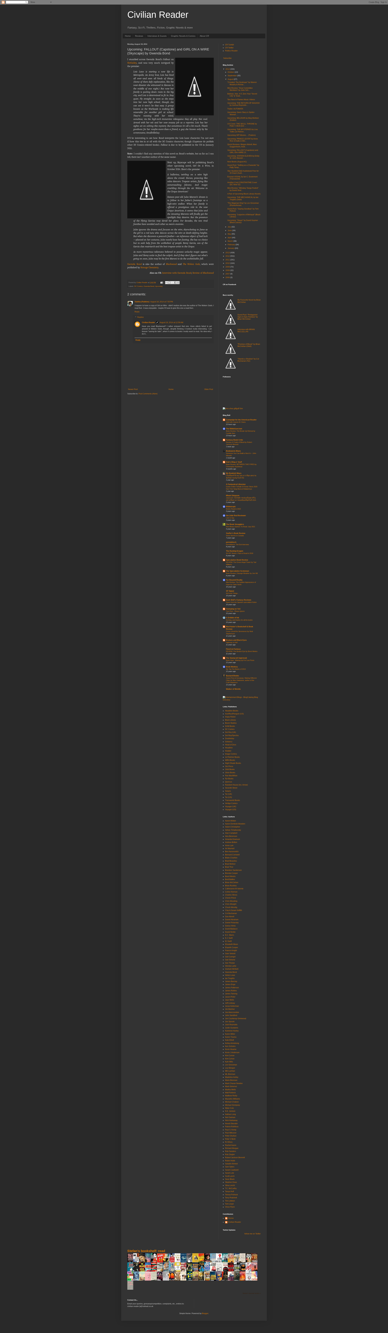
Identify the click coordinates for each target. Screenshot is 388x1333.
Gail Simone (230, 960)
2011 (228, 260)
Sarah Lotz (229, 1173)
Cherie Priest (230, 898)
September (232, 76)
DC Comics (138, 286)
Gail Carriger (230, 957)
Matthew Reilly (231, 1096)
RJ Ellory (228, 1142)
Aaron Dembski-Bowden (235, 824)
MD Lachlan (230, 1071)
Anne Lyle (229, 845)
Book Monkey (232, 667)
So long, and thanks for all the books (239, 620)
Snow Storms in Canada (235, 535)
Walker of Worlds (233, 689)
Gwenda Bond (134, 264)
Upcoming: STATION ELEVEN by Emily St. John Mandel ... (243, 157)
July (229, 227)
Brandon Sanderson (233, 870)
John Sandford (231, 1015)
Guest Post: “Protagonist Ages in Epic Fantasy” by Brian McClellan (247, 317)
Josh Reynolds (231, 1025)
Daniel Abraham (231, 920)
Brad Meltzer (230, 864)
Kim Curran (229, 1055)
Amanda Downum (232, 839)
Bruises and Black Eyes (236, 640)
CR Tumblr (229, 45)
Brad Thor (229, 867)
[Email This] (166, 282)
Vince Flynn (230, 1207)
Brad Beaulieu (231, 861)
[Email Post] (162, 282)
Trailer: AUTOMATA (235, 109)
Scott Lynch (230, 1176)
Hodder (228, 751)
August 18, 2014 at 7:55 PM (161, 302)
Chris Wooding (231, 901)
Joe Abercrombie (232, 1012)
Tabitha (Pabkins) (142, 302)
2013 (228, 253)
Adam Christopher (232, 827)
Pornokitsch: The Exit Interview (237, 544)
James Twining (231, 994)
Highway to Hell (231, 642)
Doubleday (229, 738)
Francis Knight (231, 950)
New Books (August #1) (237, 162)
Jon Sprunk (229, 1022)
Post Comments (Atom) (148, 394)
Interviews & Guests (157, 36)
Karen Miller (230, 1034)
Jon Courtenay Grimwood (235, 1018)
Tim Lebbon (230, 1201)
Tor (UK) (228, 794)
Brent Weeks (230, 876)
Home (128, 36)
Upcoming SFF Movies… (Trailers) (241, 135)
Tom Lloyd (229, 1204)
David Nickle (230, 932)
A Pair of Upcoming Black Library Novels (244, 194)
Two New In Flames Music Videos (241, 100)
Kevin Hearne (230, 1049)
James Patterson (232, 988)
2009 (228, 267)
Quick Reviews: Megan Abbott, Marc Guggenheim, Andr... (242, 145)
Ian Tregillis (230, 978)
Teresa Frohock (231, 1195)
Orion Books (230, 773)
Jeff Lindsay (230, 1003)
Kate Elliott (229, 1040)
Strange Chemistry (149, 267)
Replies (140, 317)
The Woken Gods (191, 264)
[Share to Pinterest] (178, 282)
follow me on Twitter (252, 1234)
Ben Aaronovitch (232, 851)
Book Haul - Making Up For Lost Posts (240, 660)
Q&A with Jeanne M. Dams (236, 422)
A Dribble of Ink (232, 618)
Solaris (228, 791)
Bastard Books (232, 676)
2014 (228, 69)
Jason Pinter (230, 997)
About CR (204, 36)
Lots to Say (230, 518)
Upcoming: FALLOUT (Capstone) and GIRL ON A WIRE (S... (242, 151)
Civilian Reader (157, 15)
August (231, 79)
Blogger (205, 1313)
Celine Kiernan (231, 892)
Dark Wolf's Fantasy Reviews (238, 600)
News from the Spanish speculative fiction (241, 602)
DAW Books (230, 726)
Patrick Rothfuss (231, 1127)
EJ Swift (228, 941)
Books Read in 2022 (233, 509)
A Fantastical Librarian (236, 484)
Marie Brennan (231, 1080)
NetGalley (132, 63)
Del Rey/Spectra (232, 735)
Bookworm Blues (233, 451)
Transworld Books (232, 800)
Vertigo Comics (231, 803)
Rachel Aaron (230, 1145)
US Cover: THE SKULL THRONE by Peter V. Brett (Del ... (242, 125)
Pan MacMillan (231, 776)
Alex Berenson (231, 836)
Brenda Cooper (231, 873)
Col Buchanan (231, 913)
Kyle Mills (229, 1062)
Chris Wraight (230, 904)
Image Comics (231, 754)
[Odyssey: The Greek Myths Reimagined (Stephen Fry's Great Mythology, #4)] (184, 1262)
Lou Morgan (230, 1068)
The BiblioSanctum (234, 429)
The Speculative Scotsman (237, 571)
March (230, 241)
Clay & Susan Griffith (233, 910)
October (231, 72)
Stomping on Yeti (233, 609)
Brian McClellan (231, 882)
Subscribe (227, 58)
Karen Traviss (230, 1037)
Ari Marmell (229, 848)
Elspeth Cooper (231, 947)
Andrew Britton (231, 842)
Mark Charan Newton (234, 1083)
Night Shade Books (233, 763)
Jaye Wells (229, 1000)
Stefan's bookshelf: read (146, 1251)
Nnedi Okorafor (231, 1124)
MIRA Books (230, 760)
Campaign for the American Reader (241, 420)
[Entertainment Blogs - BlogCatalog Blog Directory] (242, 700)
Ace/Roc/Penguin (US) (234, 714)
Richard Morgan (231, 1148)
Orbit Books (230, 769)
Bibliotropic (231, 507)
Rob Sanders (230, 1151)
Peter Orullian (230, 1136)
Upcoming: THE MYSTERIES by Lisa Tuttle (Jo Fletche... (242, 130)
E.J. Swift (228, 938)
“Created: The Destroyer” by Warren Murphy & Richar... (242, 83)
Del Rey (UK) (230, 732)
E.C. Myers (229, 935)
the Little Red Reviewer (236, 515)
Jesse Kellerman (232, 1006)
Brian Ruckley (231, 886)
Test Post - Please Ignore (235, 611)
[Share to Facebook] (175, 282)
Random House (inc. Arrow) (236, 785)
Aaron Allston (230, 821)
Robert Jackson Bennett (235, 1157)
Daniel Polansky (232, 923)
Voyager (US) (230, 809)
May (230, 234)
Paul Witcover (230, 1133)
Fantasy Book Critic (234, 440)
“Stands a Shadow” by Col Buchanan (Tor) (248, 360)
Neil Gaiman (230, 1117)
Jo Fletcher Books (232, 757)
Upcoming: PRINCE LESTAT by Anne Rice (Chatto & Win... (242, 140)
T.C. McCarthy (231, 1188)
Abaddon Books (231, 711)
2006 (228, 277)
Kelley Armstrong (232, 1043)
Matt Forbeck (230, 1093)
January (231, 248)
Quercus (228, 782)
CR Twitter (229, 48)
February (232, 245)
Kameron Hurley (232, 1031)
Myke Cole (229, 1108)
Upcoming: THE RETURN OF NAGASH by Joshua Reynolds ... (243, 104)
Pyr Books (229, 779)
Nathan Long (230, 1114)
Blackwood (171, 264)
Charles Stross (231, 895)
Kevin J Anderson (232, 1052)
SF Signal (230, 591)
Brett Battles (230, 879)
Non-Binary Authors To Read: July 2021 (240, 527)
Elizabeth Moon (231, 944)
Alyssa (231, 1218)
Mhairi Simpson (232, 495)
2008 (228, 270)
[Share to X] (172, 282)
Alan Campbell (231, 833)
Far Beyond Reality (234, 580)
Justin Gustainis (231, 1028)
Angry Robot (230, 717)
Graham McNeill (231, 969)
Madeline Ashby (231, 1077)
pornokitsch (231, 542)
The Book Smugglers (235, 524)
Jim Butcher (230, 1009)
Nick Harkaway (231, 1120)
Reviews (139, 36)
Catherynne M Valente (234, 889)
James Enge (230, 984)
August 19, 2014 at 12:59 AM (171, 322)
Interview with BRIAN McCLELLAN (246, 330)
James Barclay (231, 981)
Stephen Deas (231, 1182)
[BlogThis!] (169, 282)
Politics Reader (231, 51)
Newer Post (133, 389)
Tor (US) (228, 797)
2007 (228, 274)
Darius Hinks (230, 926)
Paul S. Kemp (230, 1130)
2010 (228, 263)
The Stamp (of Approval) (236, 658)
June (230, 230)
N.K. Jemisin (230, 1111)
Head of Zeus (230, 745)
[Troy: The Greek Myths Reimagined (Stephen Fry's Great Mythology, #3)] (196, 1262)
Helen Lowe (230, 975)
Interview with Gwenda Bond (176, 273)
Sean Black (229, 1179)
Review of (203, 273)
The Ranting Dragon (234, 551)
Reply (137, 312)
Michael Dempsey (232, 1105)
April (230, 238)
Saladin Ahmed (231, 1164)
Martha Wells (230, 1090)
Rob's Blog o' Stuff (234, 462)
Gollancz (228, 742)
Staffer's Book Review (235, 533)
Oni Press (229, 766)
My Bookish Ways (233, 473)
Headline (229, 748)
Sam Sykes (229, 1167)
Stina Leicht (230, 1185)
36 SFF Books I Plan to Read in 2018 (239, 553)
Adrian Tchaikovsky (233, 830)
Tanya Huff (229, 1191)
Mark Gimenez (231, 1086)
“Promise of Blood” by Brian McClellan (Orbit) (248, 345)
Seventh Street (231, 788)
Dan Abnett (229, 916)
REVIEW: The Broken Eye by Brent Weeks (242, 651)
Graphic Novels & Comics (183, 36)
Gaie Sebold (230, 953)
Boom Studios (231, 723)
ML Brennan (230, 1074)
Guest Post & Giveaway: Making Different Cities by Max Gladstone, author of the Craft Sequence (241, 680)
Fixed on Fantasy (233, 649)
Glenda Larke (230, 966)
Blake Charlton (231, 858)
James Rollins (231, 991)
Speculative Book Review (237, 560)
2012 (228, 256)
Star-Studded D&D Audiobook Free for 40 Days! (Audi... (243, 172)
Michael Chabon (232, 1102)
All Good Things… (232, 593)
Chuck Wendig (231, 907)
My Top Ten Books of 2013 (236, 669)
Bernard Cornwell (232, 855)
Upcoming (158, 286)
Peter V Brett (230, 1139)
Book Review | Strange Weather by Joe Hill (242, 573)
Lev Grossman (231, 1065)
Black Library (230, 720)
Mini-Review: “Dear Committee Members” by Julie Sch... (240, 89)
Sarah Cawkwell (232, 1170)
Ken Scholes (230, 1046)
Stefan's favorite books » (251, 1293)
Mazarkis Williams (232, 1099)
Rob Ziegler (230, 1154)
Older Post (208, 389)
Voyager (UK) (230, 806)
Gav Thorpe (230, 963)
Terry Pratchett (231, 1198)
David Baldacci (231, 929)
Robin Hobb (230, 1161)
